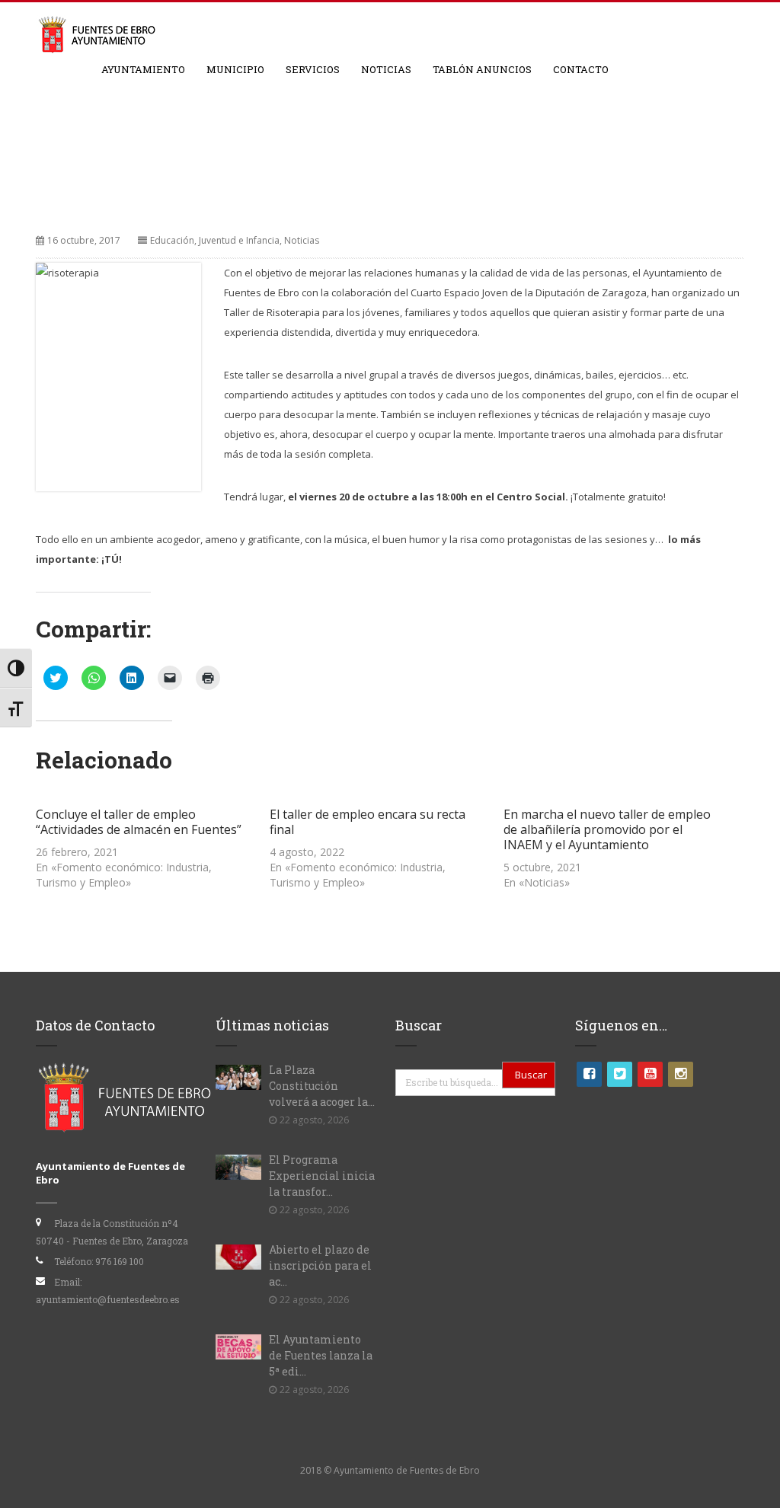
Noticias (386, 69)
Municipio (235, 69)
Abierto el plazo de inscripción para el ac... (320, 1265)
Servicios (313, 69)
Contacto (581, 69)
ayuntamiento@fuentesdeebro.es (108, 1299)
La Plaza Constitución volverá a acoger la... (322, 1085)
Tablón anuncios (482, 69)
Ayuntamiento (143, 69)
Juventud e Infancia (239, 240)
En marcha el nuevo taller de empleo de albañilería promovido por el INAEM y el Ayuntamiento (607, 829)
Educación (172, 240)
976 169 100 (119, 1261)
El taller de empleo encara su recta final (367, 822)
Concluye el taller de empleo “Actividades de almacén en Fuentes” (138, 822)
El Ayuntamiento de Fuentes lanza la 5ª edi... (320, 1355)
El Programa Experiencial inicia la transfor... (322, 1175)
